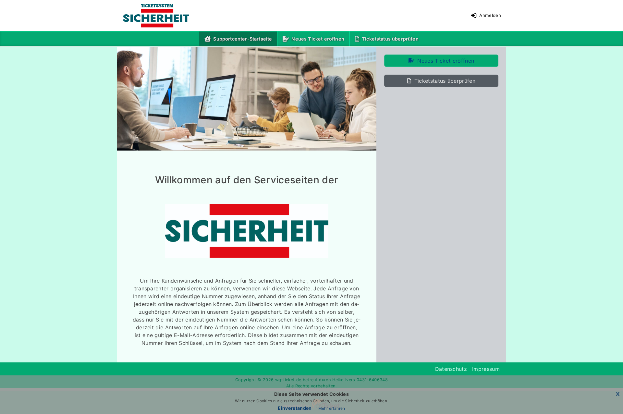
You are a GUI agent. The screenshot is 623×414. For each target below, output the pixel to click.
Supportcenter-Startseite (244, 39)
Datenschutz (451, 369)
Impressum (486, 369)
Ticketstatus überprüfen (390, 39)
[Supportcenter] (151, 15)
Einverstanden (295, 408)
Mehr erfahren (331, 408)
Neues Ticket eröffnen (317, 39)
